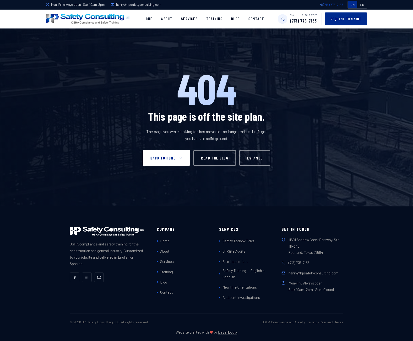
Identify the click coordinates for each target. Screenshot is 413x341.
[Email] (99, 277)
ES (362, 5)
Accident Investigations (241, 297)
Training (214, 18)
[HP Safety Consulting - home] (88, 19)
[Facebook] (74, 277)
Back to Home (163, 157)
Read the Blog (214, 157)
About (166, 18)
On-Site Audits (234, 251)
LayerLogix (227, 332)
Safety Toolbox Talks (239, 241)
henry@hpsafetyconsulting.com (138, 4)
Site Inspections (235, 261)
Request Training (346, 19)
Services (189, 18)
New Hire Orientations (240, 287)
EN (352, 5)
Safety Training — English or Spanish (244, 273)
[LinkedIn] (87, 277)
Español (255, 157)
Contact (256, 18)
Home (148, 18)
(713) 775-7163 (333, 5)
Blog (235, 18)
